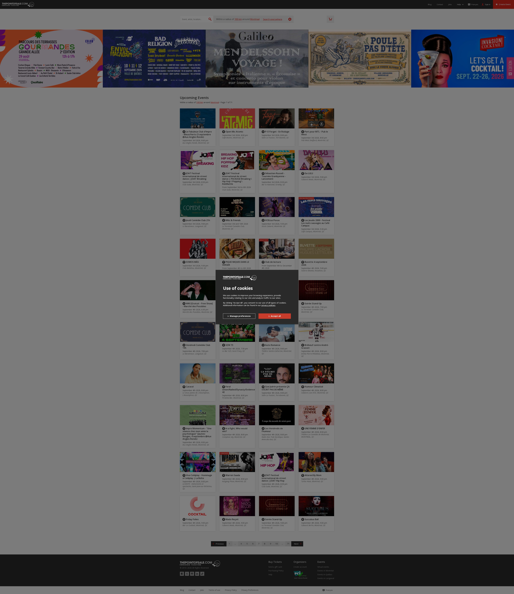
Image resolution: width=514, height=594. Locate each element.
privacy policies (268, 305)
